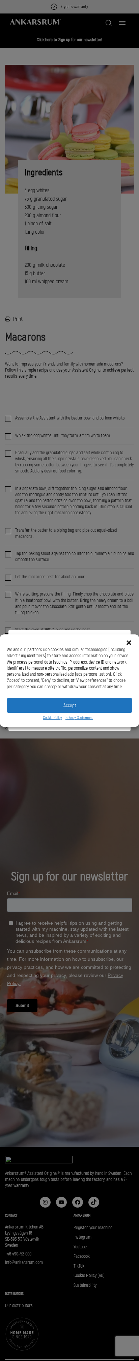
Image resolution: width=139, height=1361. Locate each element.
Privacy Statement (79, 717)
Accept (69, 705)
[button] (129, 642)
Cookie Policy (52, 717)
